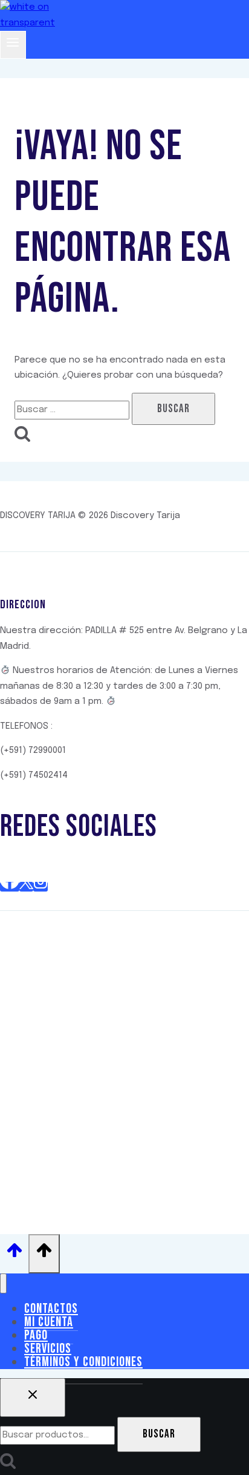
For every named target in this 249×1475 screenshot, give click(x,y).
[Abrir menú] (13, 45)
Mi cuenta (48, 1322)
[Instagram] (40, 887)
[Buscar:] (73, 410)
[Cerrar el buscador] (32, 1397)
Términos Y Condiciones (83, 1362)
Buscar (159, 1434)
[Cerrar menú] (3, 1283)
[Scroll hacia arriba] (14, 1254)
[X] (26, 887)
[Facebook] (9, 887)
